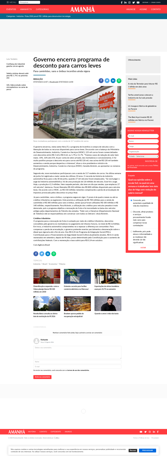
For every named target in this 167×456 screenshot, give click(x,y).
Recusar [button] (133, 450)
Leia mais (83, 411)
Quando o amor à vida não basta (106, 314)
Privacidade (155, 438)
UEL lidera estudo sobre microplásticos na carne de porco (17, 87)
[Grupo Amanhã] (82, 9)
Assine (143, 9)
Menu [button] (13, 2)
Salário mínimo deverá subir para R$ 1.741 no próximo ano (17, 76)
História (32, 432)
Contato (156, 9)
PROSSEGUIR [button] (147, 450)
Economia (53, 264)
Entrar (145, 2)
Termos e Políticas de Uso (141, 438)
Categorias (42, 9)
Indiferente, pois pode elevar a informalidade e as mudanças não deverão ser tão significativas (142, 237)
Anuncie (130, 9)
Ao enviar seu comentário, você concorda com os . (61, 370)
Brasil (45, 264)
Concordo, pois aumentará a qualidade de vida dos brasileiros (143, 203)
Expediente (56, 432)
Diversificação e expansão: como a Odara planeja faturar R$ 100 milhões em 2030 (46, 289)
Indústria (36, 264)
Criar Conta (156, 2)
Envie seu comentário (42, 377)
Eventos (11, 9)
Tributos (62, 264)
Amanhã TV (26, 9)
